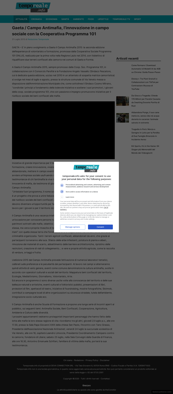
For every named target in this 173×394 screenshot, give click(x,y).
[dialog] (86, 197)
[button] (86, 197)
